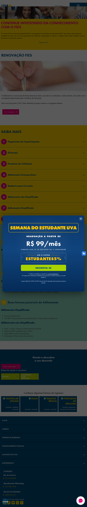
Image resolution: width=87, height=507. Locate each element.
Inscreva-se (43, 267)
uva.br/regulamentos (53, 274)
